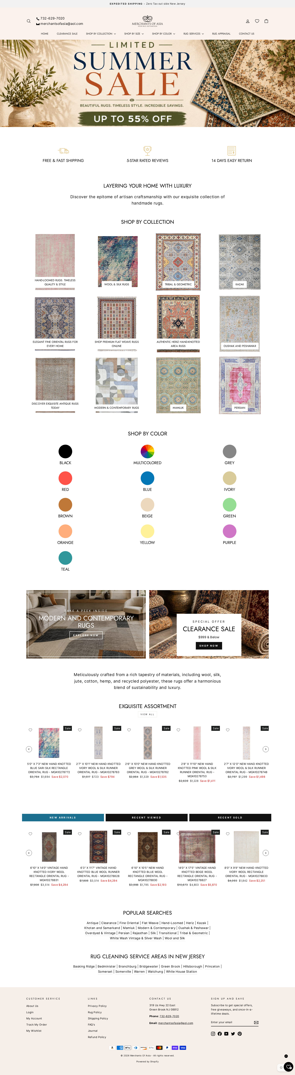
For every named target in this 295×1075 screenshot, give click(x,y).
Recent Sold (230, 817)
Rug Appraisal (221, 34)
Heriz (190, 923)
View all (148, 714)
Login (29, 1012)
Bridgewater (148, 966)
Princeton (212, 966)
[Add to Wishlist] (30, 730)
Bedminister (107, 966)
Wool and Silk (175, 938)
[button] (286, 1056)
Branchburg (128, 966)
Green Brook (170, 966)
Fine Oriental (129, 923)
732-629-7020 (52, 18)
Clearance (108, 923)
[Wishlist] (257, 21)
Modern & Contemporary (156, 928)
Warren (139, 971)
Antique (92, 923)
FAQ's (91, 1024)
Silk (153, 933)
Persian (124, 933)
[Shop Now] (209, 624)
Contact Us (246, 34)
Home (44, 34)
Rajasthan (140, 933)
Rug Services (192, 34)
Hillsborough (192, 966)
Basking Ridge (84, 966)
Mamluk (129, 928)
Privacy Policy (97, 1006)
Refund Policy (97, 1037)
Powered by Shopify (147, 1061)
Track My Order (36, 1024)
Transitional (168, 933)
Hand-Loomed (172, 923)
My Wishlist (34, 1030)
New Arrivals (63, 817)
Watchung (155, 971)
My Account (34, 1018)
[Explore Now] (86, 624)
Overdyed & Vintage (100, 933)
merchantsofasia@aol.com (61, 24)
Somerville (123, 971)
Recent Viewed (146, 817)
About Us (32, 1006)
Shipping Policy (98, 1018)
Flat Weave (150, 923)
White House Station (181, 971)
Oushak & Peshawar (193, 928)
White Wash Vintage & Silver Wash (136, 938)
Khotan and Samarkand (102, 928)
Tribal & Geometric (194, 933)
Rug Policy (95, 1012)
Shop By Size (132, 34)
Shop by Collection (99, 34)
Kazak (201, 923)
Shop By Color (162, 34)
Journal (93, 1030)
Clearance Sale (67, 34)
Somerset (105, 971)
